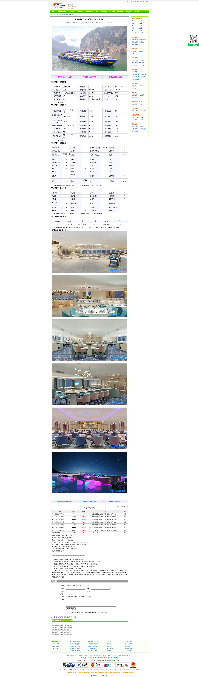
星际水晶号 (135, 126)
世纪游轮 (134, 58)
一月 (133, 20)
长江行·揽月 (135, 110)
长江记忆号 (142, 72)
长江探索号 (135, 104)
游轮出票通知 (128, 644)
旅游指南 (120, 12)
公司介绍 (128, 12)
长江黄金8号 (135, 79)
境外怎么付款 (110, 648)
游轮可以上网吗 (92, 650)
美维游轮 (134, 37)
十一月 (134, 33)
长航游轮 (134, 92)
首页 (53, 12)
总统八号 (134, 53)
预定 (125, 514)
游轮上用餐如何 (92, 648)
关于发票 (109, 650)
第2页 (90, 508)
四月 (140, 23)
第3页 (93, 508)
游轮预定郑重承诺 (75, 648)
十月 (140, 30)
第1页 (86, 508)
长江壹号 (134, 95)
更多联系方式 (72, 8)
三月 (133, 23)
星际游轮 (134, 124)
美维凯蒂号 (135, 44)
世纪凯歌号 (142, 62)
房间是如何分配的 (93, 644)
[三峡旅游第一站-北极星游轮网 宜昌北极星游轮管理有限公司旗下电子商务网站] (59, 6)
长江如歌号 (135, 117)
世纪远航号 (142, 60)
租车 (97, 12)
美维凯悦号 (142, 39)
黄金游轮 (134, 69)
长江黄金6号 (142, 77)
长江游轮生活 (128, 650)
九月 (133, 30)
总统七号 (141, 51)
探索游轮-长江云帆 (137, 101)
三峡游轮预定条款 (75, 646)
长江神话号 (142, 117)
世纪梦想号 (135, 60)
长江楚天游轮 (136, 115)
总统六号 (134, 51)
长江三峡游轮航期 (137, 18)
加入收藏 (145, 1)
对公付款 (109, 646)
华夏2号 (134, 86)
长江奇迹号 (135, 72)
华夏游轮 (134, 83)
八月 (140, 28)
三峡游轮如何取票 (75, 650)
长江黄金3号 (142, 74)
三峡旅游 (71, 12)
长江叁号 (134, 97)
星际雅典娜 (135, 131)
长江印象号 (135, 129)
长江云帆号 (142, 104)
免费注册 (133, 1)
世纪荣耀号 (135, 65)
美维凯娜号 (142, 42)
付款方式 (109, 644)
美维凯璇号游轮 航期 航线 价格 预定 (66, 617)
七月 (133, 28)
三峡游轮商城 (61, 12)
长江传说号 (142, 120)
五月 (133, 25)
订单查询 (136, 12)
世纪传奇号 (142, 65)
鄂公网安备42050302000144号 (100, 676)
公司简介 (139, 1)
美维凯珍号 (135, 42)
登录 (128, 1)
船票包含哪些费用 (93, 646)
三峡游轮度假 (88, 12)
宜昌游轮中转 (128, 646)
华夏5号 (134, 88)
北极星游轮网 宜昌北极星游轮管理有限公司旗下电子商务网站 (99, 660)
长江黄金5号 (135, 77)
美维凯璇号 (135, 39)
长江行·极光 (142, 110)
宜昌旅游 (79, 12)
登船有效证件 (128, 648)
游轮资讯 (112, 12)
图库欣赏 (104, 12)
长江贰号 (141, 95)
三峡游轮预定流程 (75, 644)
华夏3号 (141, 86)
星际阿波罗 (142, 129)
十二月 (141, 33)
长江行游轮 (135, 108)
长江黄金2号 (135, 74)
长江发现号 (135, 120)
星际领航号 (142, 126)
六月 (140, 25)
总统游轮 (134, 49)
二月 (140, 20)
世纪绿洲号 (135, 62)
